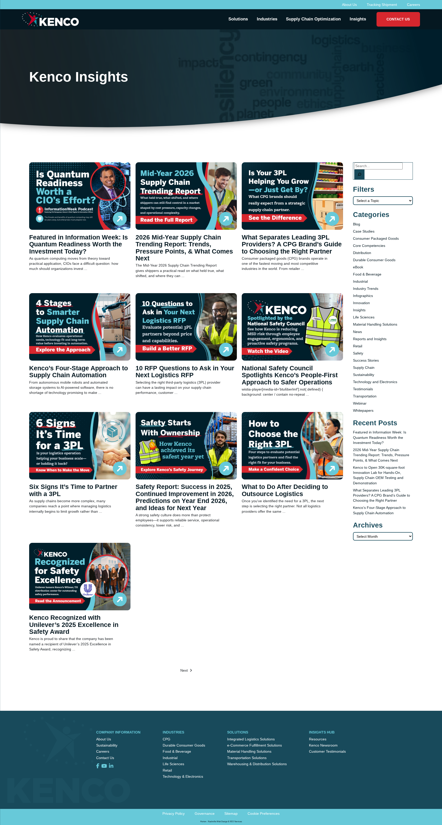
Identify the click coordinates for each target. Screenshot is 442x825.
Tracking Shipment (382, 5)
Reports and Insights (369, 339)
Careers (413, 5)
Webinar (360, 403)
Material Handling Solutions (375, 324)
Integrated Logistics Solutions (251, 739)
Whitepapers (363, 410)
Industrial (360, 281)
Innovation (361, 303)
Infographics (363, 296)
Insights (359, 310)
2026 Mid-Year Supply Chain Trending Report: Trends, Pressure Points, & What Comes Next (381, 455)
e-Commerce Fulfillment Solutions (254, 745)
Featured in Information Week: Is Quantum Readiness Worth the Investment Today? (379, 437)
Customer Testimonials (327, 751)
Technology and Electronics (375, 382)
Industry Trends (365, 289)
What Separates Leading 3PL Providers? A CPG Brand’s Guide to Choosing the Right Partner (381, 495)
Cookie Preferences (264, 813)
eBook (358, 267)
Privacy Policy (173, 813)
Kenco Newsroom (323, 745)
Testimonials (363, 389)
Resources (317, 739)
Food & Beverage (367, 274)
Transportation (365, 396)
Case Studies (363, 231)
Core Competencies (369, 246)
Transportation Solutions (247, 758)
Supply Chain (363, 367)
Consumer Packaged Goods (376, 238)
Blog (356, 224)
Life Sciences (363, 317)
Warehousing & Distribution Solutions (257, 764)
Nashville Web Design (217, 821)
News (357, 332)
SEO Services (236, 821)
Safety (358, 353)
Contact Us (398, 19)
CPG (166, 739)
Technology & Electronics (183, 776)
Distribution (362, 253)
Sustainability (363, 375)
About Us (349, 5)
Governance (205, 813)
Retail (357, 346)
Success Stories (366, 360)
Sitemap (231, 813)
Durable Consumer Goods (374, 260)
